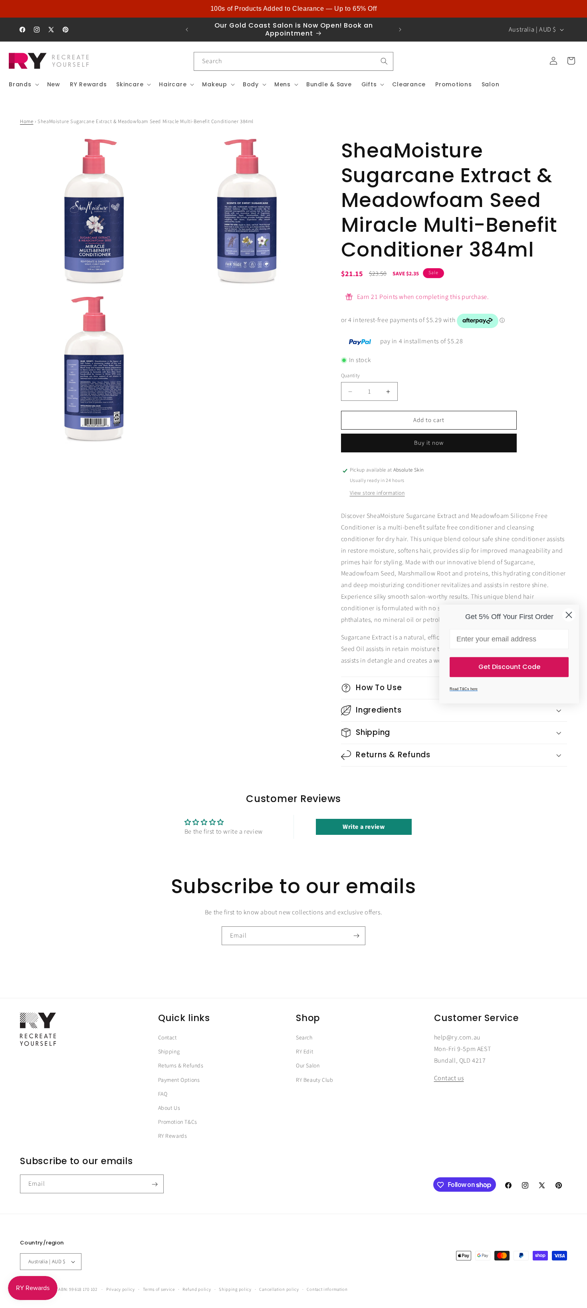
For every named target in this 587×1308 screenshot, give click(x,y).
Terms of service (159, 1289)
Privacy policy (120, 1289)
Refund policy (196, 1289)
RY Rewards (172, 1136)
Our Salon (307, 1066)
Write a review (364, 826)
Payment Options (179, 1080)
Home (26, 121)
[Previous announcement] (187, 29)
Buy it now (429, 443)
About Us (169, 1108)
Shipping (169, 1052)
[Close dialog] (569, 615)
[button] (23, 84)
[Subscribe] (356, 935)
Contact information (327, 1289)
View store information (377, 494)
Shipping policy (235, 1289)
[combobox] (293, 61)
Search (304, 1038)
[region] (293, 9)
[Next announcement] (400, 29)
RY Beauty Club (314, 1080)
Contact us (449, 1078)
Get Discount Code (509, 666)
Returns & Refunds (181, 1066)
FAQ (163, 1094)
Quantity (350, 375)
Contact (167, 1038)
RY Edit (304, 1052)
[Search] (384, 61)
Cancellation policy (279, 1289)
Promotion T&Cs (177, 1122)
